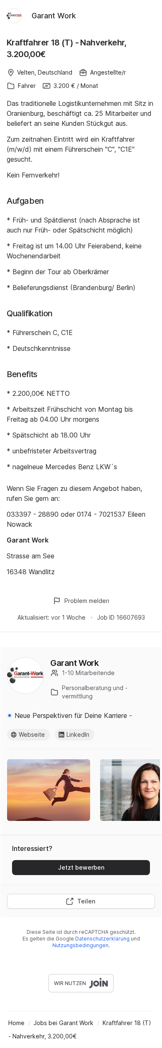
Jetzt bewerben (81, 867)
